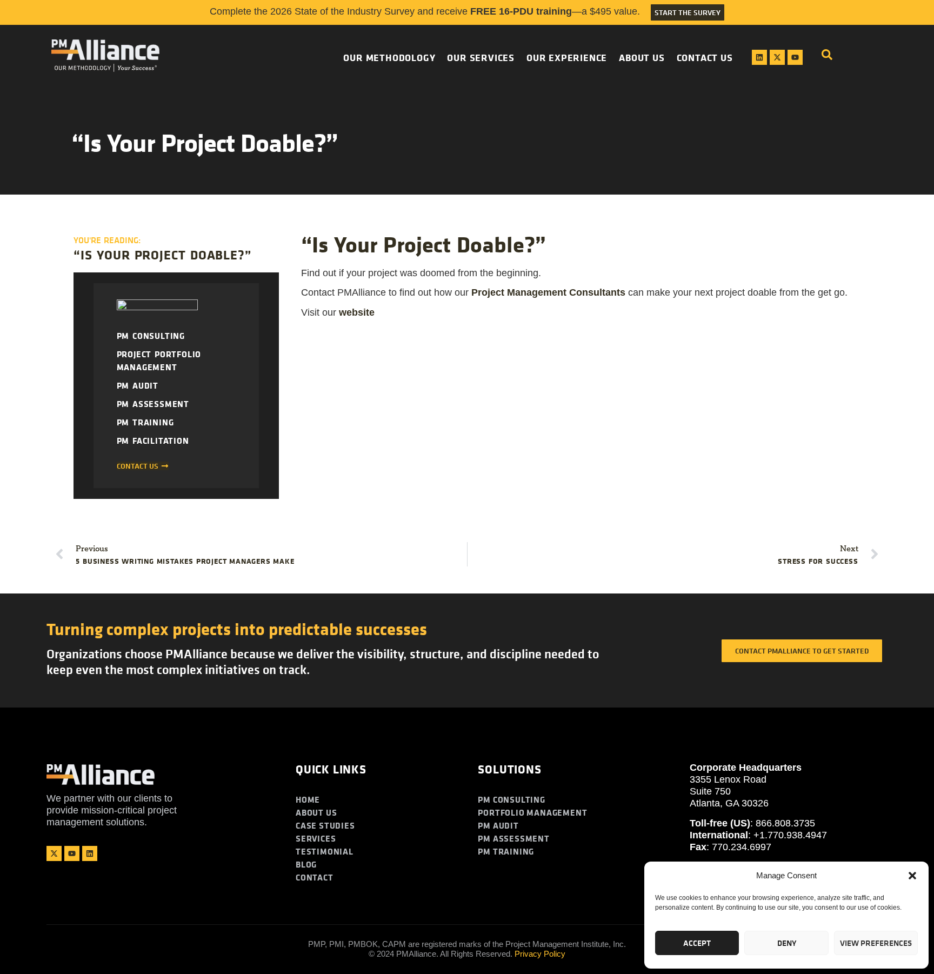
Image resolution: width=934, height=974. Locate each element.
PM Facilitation (153, 440)
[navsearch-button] (827, 57)
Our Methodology (389, 57)
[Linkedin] (759, 57)
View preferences (876, 943)
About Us (641, 57)
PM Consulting (151, 336)
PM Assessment (153, 404)
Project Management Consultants (548, 292)
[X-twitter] (777, 57)
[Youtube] (795, 57)
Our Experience (566, 57)
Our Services (481, 57)
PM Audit (137, 385)
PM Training (145, 422)
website (357, 312)
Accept (697, 943)
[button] (912, 875)
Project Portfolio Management (159, 360)
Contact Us (705, 57)
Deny (786, 943)
